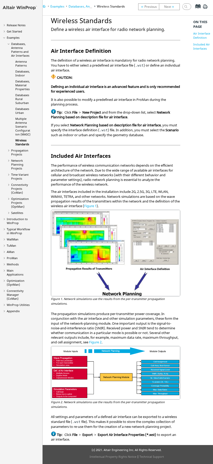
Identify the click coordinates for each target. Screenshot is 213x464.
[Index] (196, 10)
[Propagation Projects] (170, 6)
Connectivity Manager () (15, 294)
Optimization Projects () (20, 202)
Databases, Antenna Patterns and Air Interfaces (20, 49)
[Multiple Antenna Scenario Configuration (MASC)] (148, 6)
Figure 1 (90, 206)
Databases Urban (22, 111)
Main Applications (15, 272)
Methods (13, 264)
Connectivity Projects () (19, 188)
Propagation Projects (19, 152)
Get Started (14, 31)
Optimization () (15, 282)
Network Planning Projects (17, 164)
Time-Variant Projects (20, 176)
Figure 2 (95, 342)
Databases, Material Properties (22, 85)
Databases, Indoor (22, 73)
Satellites (17, 213)
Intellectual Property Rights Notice (113, 457)
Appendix (13, 311)
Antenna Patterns (21, 63)
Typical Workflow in (18, 231)
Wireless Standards (22, 142)
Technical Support (151, 457)
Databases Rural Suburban (22, 99)
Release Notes (16, 25)
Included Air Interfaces (201, 46)
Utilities (18, 305)
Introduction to (17, 221)
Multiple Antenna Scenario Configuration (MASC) (22, 126)
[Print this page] (205, 8)
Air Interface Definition (201, 35)
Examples (13, 38)
